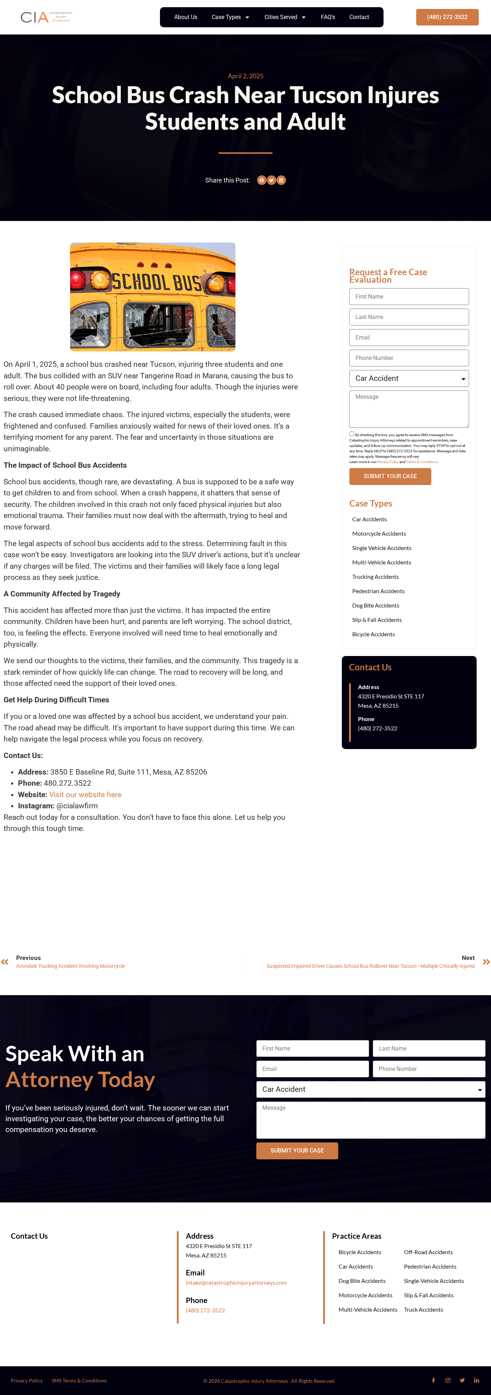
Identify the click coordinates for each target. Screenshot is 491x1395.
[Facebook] (433, 1380)
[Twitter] (462, 1380)
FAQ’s (328, 17)
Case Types (226, 17)
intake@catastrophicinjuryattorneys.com (236, 1282)
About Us (185, 17)
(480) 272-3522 (205, 1310)
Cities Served (281, 17)
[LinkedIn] (476, 1380)
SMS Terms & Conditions (79, 1380)
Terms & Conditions (421, 462)
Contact (359, 17)
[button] (262, 180)
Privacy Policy (388, 462)
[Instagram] (448, 1380)
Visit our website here (85, 794)
